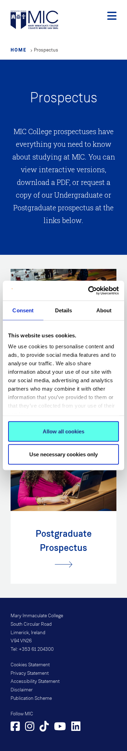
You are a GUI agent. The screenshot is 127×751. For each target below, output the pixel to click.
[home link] (34, 19)
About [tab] (104, 310)
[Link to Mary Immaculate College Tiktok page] (44, 727)
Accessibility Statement (35, 681)
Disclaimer (22, 689)
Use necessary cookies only (63, 454)
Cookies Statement (30, 664)
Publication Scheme (31, 698)
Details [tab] (63, 310)
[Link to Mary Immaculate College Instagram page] (29, 727)
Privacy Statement (30, 673)
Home (19, 50)
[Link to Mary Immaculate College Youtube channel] (60, 727)
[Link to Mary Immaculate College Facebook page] (15, 727)
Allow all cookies (63, 431)
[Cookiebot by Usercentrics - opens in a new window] (89, 290)
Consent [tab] (23, 310)
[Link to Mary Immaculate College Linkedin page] (75, 727)
